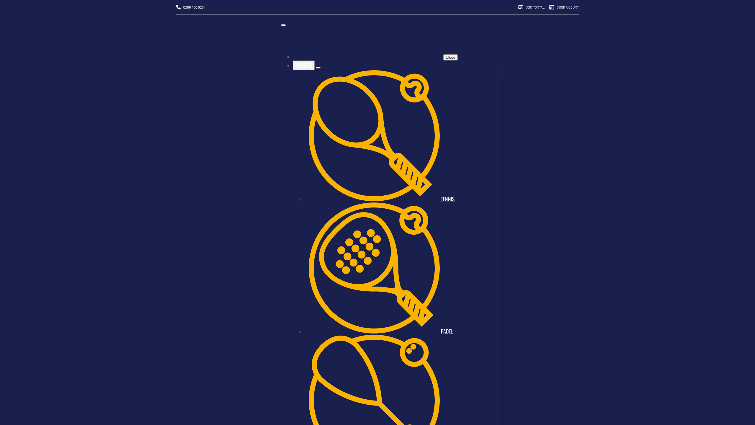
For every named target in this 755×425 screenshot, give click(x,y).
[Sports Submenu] (318, 67)
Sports (303, 65)
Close (450, 57)
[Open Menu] (283, 25)
